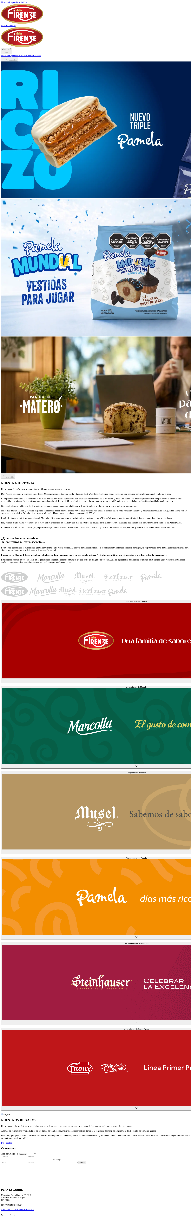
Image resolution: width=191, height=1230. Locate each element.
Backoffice (29, 1209)
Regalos (12, 2)
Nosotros (5, 2)
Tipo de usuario (8, 1154)
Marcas (4, 25)
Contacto (12, 25)
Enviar (82, 1163)
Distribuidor (21, 2)
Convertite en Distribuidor (12, 1209)
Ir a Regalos (6, 1143)
